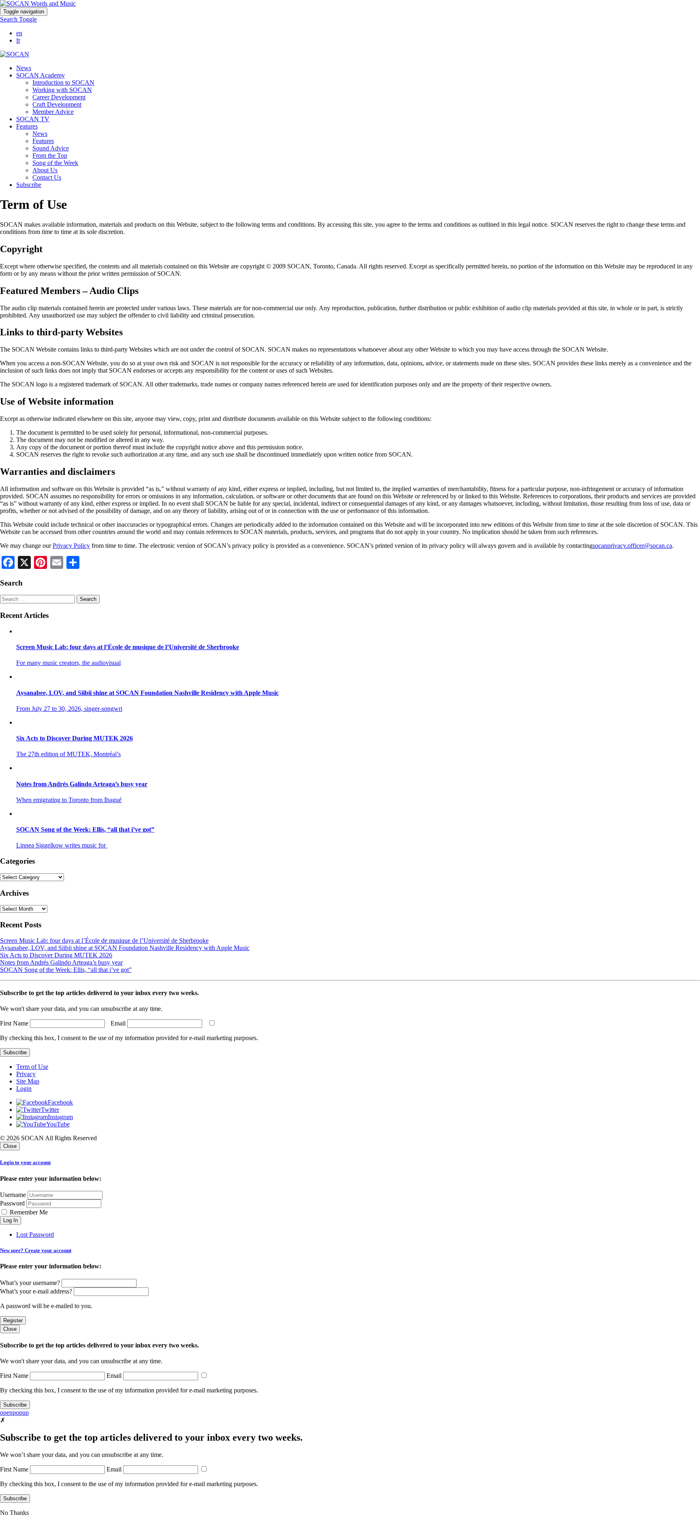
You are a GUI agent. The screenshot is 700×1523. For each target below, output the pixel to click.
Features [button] (27, 126)
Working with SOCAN (62, 89)
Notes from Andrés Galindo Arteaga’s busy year (61, 962)
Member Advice (53, 111)
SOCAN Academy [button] (40, 75)
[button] (18, 19)
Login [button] (24, 1088)
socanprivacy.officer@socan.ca (632, 545)
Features (43, 140)
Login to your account (25, 1162)
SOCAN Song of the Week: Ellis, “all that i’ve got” (66, 969)
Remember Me (28, 1212)
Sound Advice (50, 148)
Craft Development (56, 104)
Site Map (27, 1081)
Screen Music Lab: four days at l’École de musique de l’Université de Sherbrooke (104, 940)
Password (12, 1203)
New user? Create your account (35, 1250)
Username (13, 1194)
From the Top (49, 155)
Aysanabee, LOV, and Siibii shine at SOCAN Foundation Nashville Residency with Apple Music (125, 947)
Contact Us (46, 177)
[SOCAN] (14, 54)
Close (10, 1146)
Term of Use (32, 1066)
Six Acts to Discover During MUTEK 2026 (56, 955)
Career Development (58, 97)
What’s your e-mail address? (36, 1291)
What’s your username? (30, 1282)
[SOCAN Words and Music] (38, 3)
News (23, 67)
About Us (45, 170)
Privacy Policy (71, 545)
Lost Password (35, 1234)
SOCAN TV (32, 119)
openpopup (14, 1412)
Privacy (26, 1073)
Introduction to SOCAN (63, 82)
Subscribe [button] (28, 184)
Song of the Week (55, 162)
